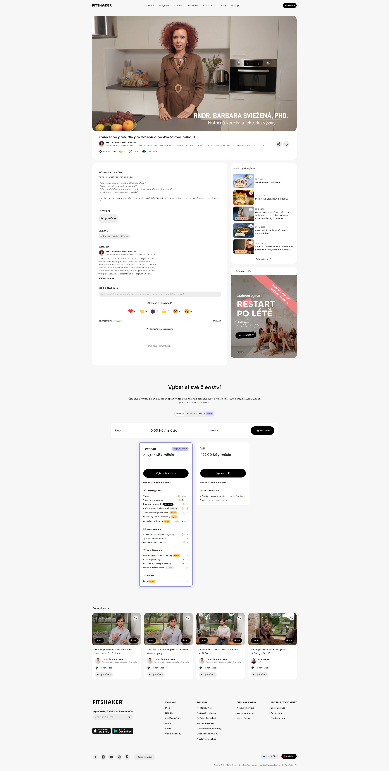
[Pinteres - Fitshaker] (127, 757)
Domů (151, 5)
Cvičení (178, 5)
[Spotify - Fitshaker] (119, 757)
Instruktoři (192, 5)
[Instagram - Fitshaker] (103, 757)
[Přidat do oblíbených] (286, 144)
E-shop (235, 5)
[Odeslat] (129, 716)
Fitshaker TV (209, 5)
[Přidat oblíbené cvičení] (135, 617)
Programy (164, 5)
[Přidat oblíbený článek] (251, 177)
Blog (223, 5)
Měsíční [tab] (180, 413)
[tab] (206, 413)
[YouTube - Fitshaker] (111, 757)
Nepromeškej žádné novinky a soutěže (112, 711)
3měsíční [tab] (191, 413)
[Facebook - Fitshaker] (95, 757)
